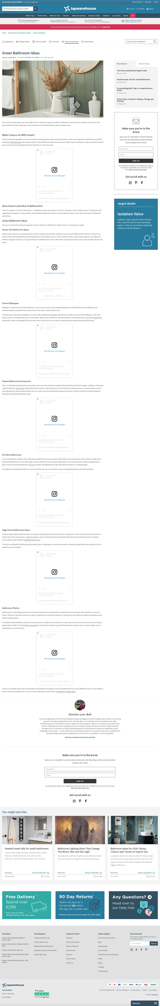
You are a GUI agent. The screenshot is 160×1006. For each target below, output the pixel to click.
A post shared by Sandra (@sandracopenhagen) (55, 447)
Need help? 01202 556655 (20, 2)
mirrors (32, 465)
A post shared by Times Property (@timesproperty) (55, 198)
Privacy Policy (135, 990)
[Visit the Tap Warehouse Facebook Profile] (141, 182)
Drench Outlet (70, 959)
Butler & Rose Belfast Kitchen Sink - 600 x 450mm (15, 961)
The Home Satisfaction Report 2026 (132, 70)
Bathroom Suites (94, 16)
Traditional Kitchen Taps (42, 938)
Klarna (100, 963)
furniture (54, 315)
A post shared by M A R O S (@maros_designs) (54, 374)
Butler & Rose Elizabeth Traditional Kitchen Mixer (13, 939)
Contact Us (69, 963)
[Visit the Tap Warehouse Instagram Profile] (130, 182)
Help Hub (148, 2)
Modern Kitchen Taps (41, 942)
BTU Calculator (103, 950)
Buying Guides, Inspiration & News (19, 33)
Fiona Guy (8, 873)
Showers (66, 16)
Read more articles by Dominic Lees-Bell (80, 737)
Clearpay (101, 967)
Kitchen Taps (30, 16)
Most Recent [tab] (122, 63)
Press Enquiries (103, 971)
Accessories (116, 16)
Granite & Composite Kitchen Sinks (45, 950)
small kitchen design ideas (65, 691)
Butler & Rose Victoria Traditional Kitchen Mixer (15, 945)
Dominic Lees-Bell (31, 57)
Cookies (144, 990)
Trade (156, 2)
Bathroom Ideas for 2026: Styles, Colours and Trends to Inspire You (129, 850)
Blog (99, 942)
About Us (69, 954)
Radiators (106, 16)
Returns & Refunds (72, 946)
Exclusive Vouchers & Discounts (108, 954)
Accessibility (153, 990)
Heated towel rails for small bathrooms (133, 79)
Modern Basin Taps (40, 954)
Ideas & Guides (137, 2)
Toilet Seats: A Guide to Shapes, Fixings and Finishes (135, 100)
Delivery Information (73, 942)
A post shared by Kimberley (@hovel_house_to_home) (57, 601)
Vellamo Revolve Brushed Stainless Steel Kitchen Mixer (15, 955)
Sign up (136, 161)
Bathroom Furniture (79, 16)
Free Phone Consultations (106, 938)
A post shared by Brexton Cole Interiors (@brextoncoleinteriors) (60, 522)
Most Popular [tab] (144, 63)
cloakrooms (97, 317)
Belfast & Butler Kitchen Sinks (43, 946)
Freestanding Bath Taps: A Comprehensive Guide (134, 89)
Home (4, 33)
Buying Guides (102, 946)
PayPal (100, 959)
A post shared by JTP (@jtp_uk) (54, 296)
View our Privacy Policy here (138, 170)
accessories (20, 388)
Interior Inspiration (39, 33)
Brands (125, 16)
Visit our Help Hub (8, 994)
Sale (132, 16)
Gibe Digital (155, 994)
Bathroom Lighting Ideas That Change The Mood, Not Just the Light (78, 850)
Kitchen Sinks (42, 16)
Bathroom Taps (55, 16)
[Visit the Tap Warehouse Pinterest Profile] (136, 182)
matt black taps (15, 142)
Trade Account (71, 950)
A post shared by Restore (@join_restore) (54, 681)
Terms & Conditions (122, 990)
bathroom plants (31, 625)
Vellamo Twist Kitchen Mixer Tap (12, 950)
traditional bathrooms (32, 540)
